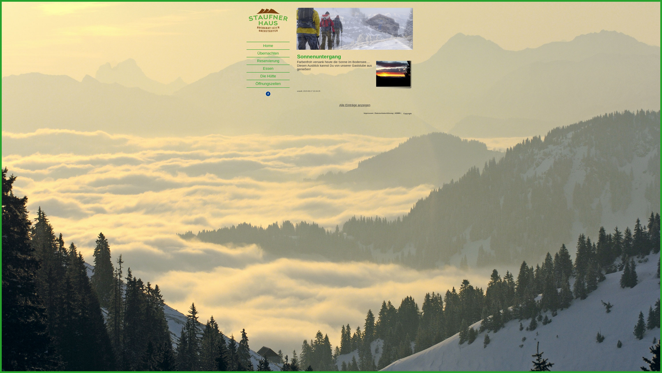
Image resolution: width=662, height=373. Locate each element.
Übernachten (268, 53)
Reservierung (268, 61)
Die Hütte (268, 76)
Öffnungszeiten (268, 84)
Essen (268, 68)
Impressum (368, 113)
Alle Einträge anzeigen (354, 105)
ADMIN (397, 113)
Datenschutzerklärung (384, 113)
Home (268, 46)
